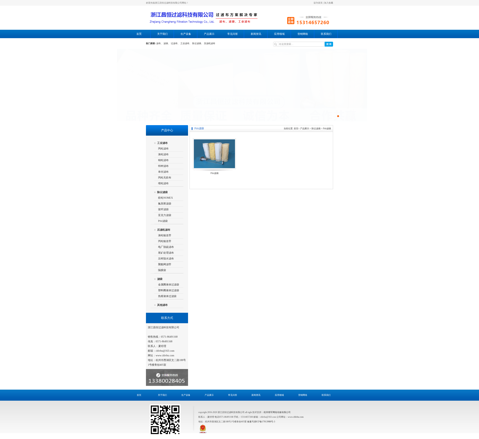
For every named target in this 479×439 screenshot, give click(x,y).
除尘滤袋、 (197, 43)
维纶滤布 (163, 183)
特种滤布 (163, 166)
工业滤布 (162, 143)
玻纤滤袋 (163, 209)
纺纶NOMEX (165, 197)
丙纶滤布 (163, 148)
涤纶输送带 (164, 235)
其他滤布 (162, 305)
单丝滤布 (163, 171)
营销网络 (303, 34)
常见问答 (232, 34)
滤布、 (159, 43)
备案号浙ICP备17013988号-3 (261, 421)
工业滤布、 (186, 43)
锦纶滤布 (163, 160)
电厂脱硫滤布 (166, 247)
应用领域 (279, 34)
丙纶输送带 (164, 241)
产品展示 (209, 34)
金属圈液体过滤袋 (168, 284)
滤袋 (159, 279)
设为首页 (318, 2)
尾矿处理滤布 (166, 252)
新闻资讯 (256, 34)
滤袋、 (167, 43)
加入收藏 (328, 2)
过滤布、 (175, 43)
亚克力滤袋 (164, 215)
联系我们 (326, 34)
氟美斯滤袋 (164, 203)
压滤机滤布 (209, 43)
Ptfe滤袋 (163, 221)
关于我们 (162, 34)
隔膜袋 (162, 270)
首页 (139, 34)
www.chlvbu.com (295, 417)
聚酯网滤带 (164, 264)
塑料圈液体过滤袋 (168, 290)
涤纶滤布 (163, 154)
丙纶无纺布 (164, 177)
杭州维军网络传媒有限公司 (277, 412)
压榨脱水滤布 (166, 258)
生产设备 (186, 34)
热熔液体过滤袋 (167, 296)
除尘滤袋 (162, 192)
